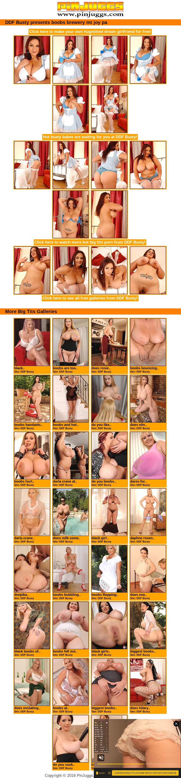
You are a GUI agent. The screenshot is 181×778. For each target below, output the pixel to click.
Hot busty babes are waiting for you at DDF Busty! (90, 137)
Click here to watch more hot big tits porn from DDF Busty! (90, 242)
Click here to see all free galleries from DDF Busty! (90, 298)
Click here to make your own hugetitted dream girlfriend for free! (90, 31)
